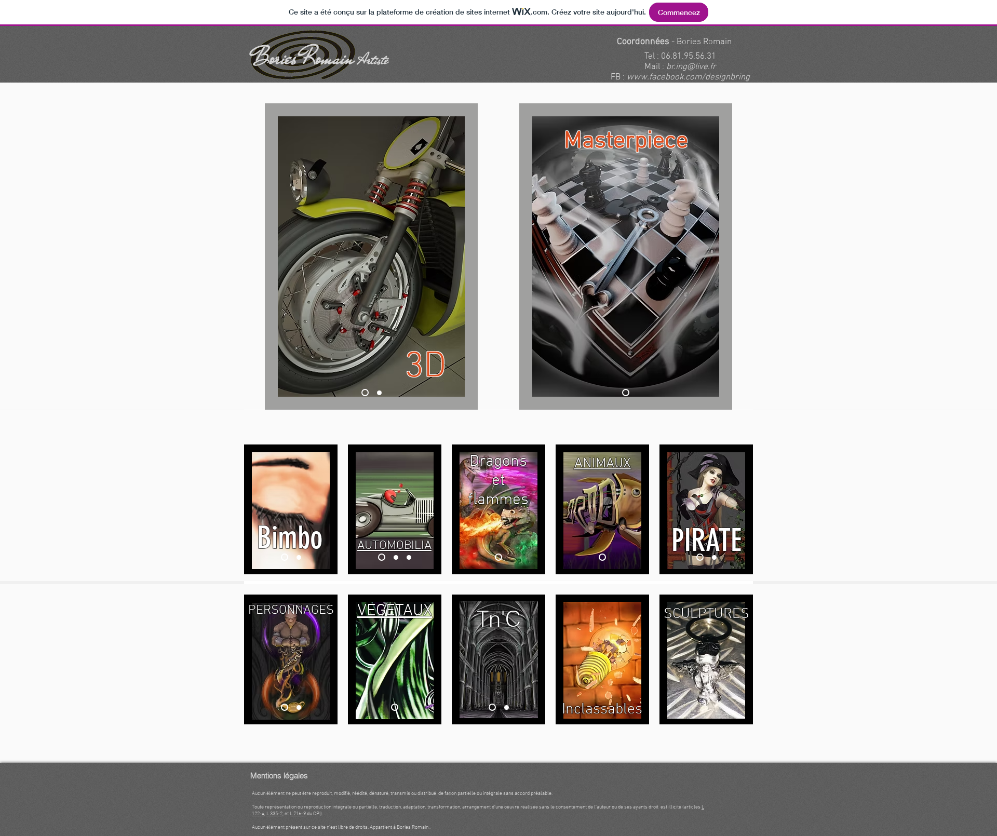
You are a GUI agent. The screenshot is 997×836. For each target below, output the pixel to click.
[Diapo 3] (297, 557)
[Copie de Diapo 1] (379, 392)
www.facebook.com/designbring (688, 77)
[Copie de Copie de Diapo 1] (409, 557)
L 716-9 (298, 814)
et (498, 481)
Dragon (494, 461)
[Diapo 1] (365, 392)
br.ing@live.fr (691, 67)
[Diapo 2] (714, 557)
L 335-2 (274, 814)
